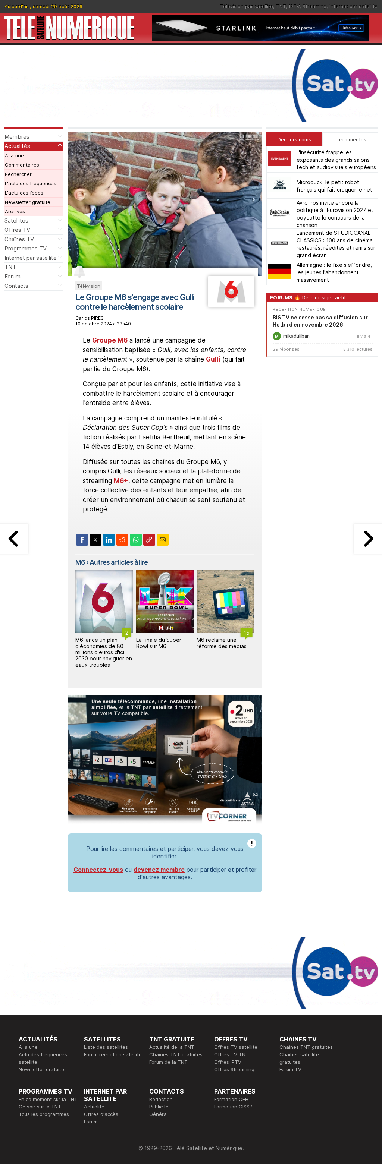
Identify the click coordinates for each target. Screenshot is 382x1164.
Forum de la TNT (168, 1062)
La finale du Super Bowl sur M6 (158, 643)
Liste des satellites (106, 1047)
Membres (16, 136)
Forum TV (290, 1069)
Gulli (213, 359)
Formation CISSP (233, 1107)
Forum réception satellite (113, 1054)
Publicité (159, 1107)
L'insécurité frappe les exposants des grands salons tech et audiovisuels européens (336, 159)
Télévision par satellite (246, 6)
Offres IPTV (227, 1062)
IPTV (294, 6)
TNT (281, 6)
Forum (12, 276)
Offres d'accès (101, 1114)
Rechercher (18, 174)
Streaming (314, 6)
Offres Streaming (234, 1069)
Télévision (88, 286)
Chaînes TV (19, 239)
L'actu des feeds (24, 193)
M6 (80, 562)
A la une (14, 155)
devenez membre (159, 869)
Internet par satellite (353, 6)
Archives (15, 211)
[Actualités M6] (231, 305)
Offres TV (17, 229)
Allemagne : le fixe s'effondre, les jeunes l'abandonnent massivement (334, 272)
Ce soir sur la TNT (40, 1107)
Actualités (17, 145)
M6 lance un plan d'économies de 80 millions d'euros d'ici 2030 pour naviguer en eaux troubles (103, 652)
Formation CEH (231, 1099)
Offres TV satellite (235, 1047)
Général (158, 1114)
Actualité (94, 1107)
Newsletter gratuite (27, 202)
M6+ (121, 481)
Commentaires (22, 165)
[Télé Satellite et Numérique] (69, 28)
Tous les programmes (44, 1114)
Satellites (16, 220)
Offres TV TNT (231, 1054)
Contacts (16, 285)
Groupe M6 (110, 340)
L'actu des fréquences (30, 183)
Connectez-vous (98, 869)
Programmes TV (25, 248)
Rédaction (161, 1099)
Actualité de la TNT (171, 1047)
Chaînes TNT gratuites (176, 1054)
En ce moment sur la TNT (48, 1099)
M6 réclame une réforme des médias (222, 643)
